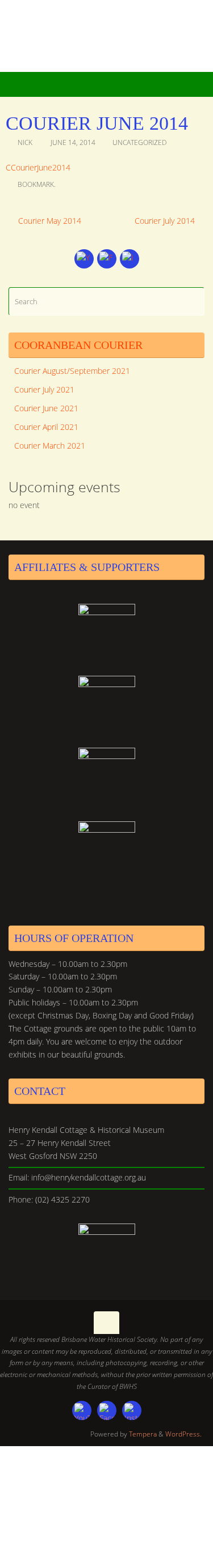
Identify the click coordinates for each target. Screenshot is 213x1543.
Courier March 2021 (49, 446)
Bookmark (36, 184)
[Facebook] (106, 258)
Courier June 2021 (46, 408)
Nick (25, 142)
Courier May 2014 (48, 221)
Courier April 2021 (46, 427)
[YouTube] (84, 258)
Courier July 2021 (44, 390)
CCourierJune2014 (38, 168)
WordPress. (183, 1434)
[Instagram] (129, 258)
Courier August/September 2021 (72, 371)
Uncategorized (139, 142)
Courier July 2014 (166, 221)
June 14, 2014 (73, 142)
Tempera (143, 1434)
